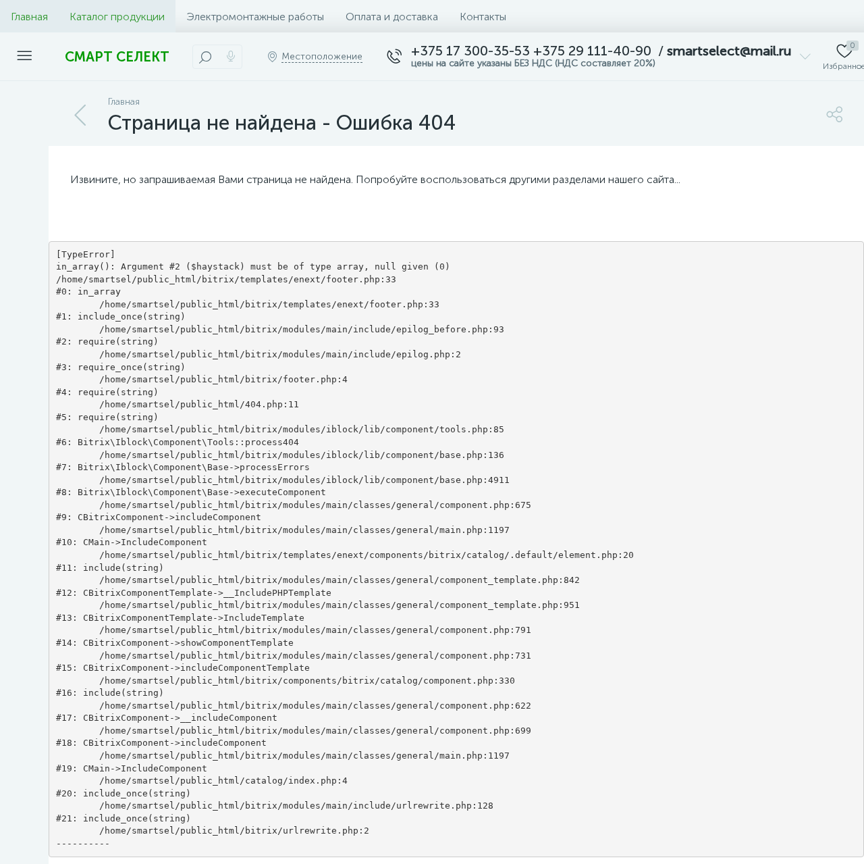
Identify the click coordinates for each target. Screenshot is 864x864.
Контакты (483, 16)
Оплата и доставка (392, 16)
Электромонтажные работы (255, 16)
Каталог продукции (117, 16)
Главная (29, 16)
